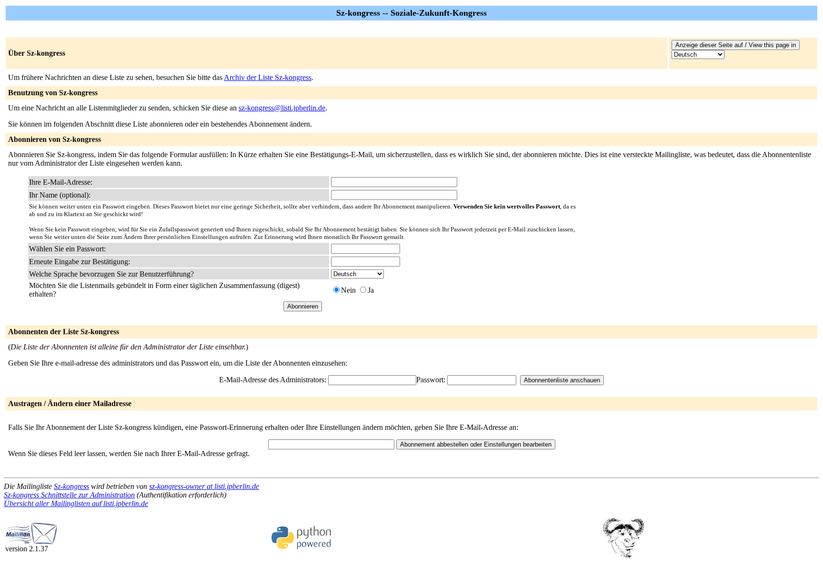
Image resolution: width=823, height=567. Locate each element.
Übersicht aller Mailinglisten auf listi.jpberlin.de (76, 503)
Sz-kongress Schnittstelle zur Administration (69, 495)
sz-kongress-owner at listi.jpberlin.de (204, 486)
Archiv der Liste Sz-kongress (267, 77)
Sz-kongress (71, 486)
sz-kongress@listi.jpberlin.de (282, 108)
